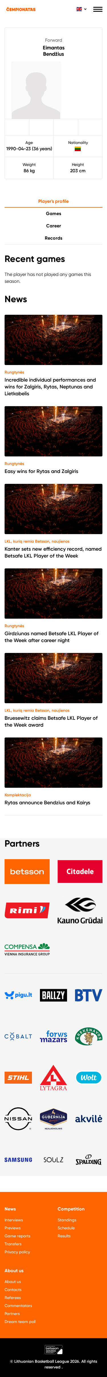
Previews (13, 1228)
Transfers (13, 1244)
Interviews (14, 1220)
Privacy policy (17, 1252)
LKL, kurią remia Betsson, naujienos (37, 541)
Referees (13, 1297)
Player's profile (53, 201)
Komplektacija (18, 795)
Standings (67, 1220)
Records (53, 238)
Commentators (18, 1305)
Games (53, 213)
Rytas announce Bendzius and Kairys (47, 802)
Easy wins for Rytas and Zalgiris (41, 471)
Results (64, 1236)
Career (53, 226)
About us (13, 1281)
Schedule (66, 1228)
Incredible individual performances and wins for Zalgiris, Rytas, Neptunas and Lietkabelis (50, 387)
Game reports (17, 1236)
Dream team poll (20, 1321)
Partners (12, 1313)
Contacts (13, 1289)
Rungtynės (14, 372)
